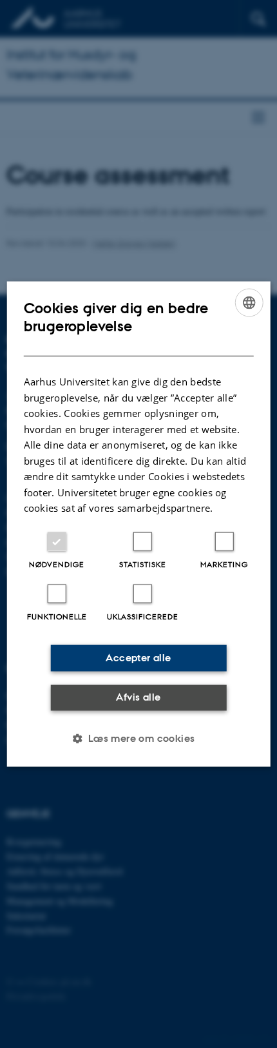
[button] (138, 738)
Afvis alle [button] (138, 697)
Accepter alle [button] (138, 658)
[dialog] (139, 524)
